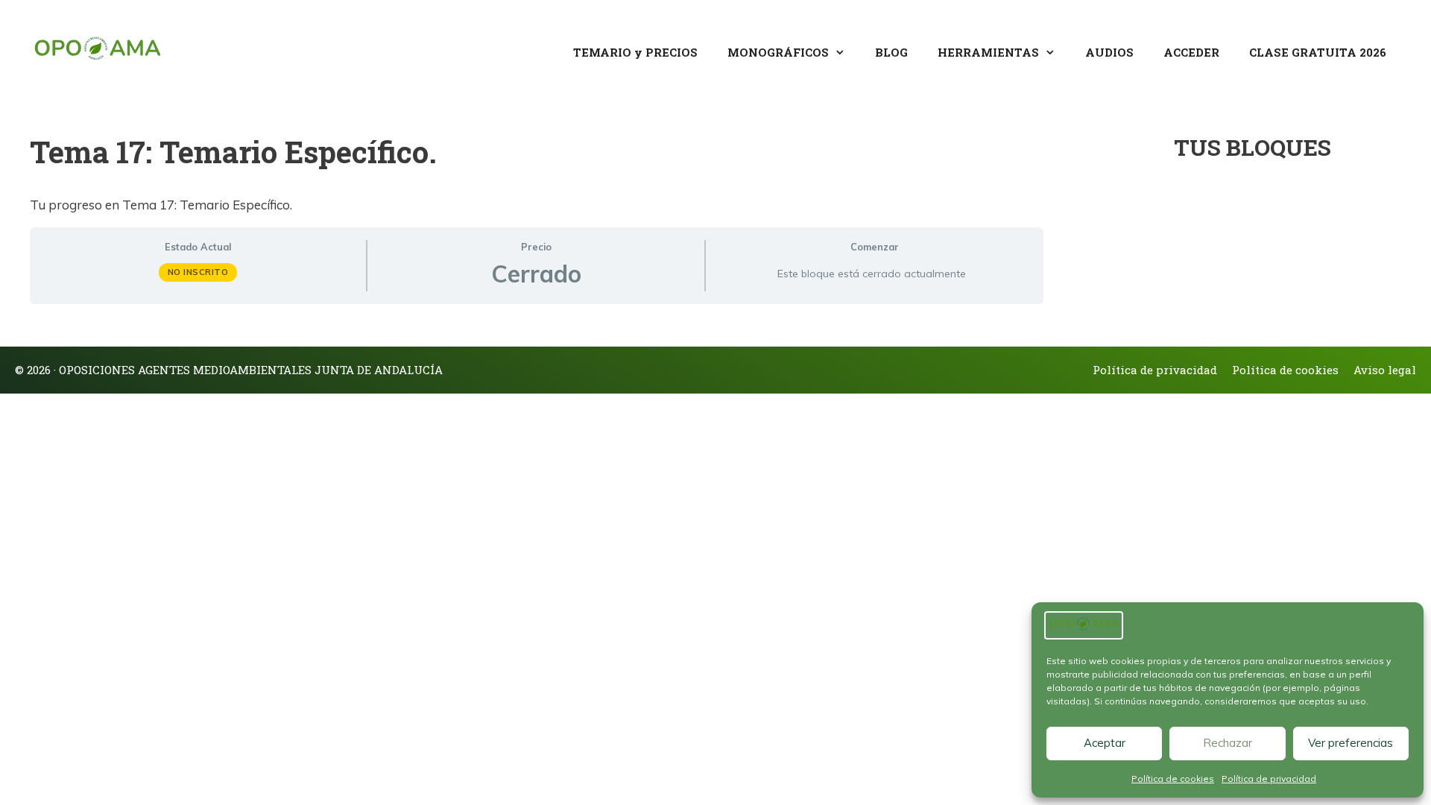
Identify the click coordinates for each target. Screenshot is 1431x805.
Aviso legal (1384, 369)
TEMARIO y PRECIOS (635, 52)
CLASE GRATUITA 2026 (1317, 52)
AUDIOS (1109, 52)
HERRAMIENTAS (988, 52)
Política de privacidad (1269, 778)
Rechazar (1227, 743)
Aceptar (1104, 743)
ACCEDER (1191, 52)
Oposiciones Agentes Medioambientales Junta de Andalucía (251, 369)
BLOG (891, 52)
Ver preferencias (1350, 743)
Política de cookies (1172, 778)
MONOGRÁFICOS (778, 52)
